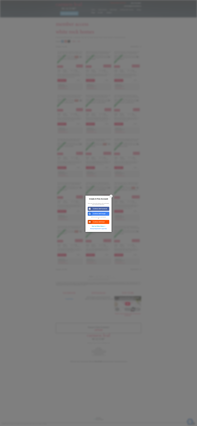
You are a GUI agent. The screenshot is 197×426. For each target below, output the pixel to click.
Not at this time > (98, 226)
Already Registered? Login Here (98, 228)
